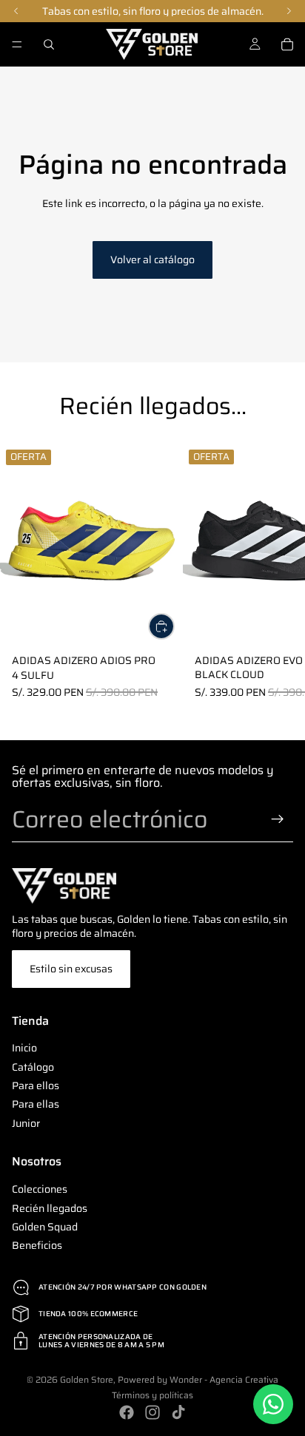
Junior (26, 1123)
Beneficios (37, 1245)
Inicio (24, 1048)
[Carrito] (287, 44)
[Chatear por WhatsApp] (273, 1404)
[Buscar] (49, 44)
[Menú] (17, 44)
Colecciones (39, 1189)
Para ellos (35, 1085)
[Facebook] (126, 1412)
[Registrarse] (277, 819)
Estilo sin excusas (71, 969)
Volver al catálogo (152, 259)
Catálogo (33, 1067)
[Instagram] (152, 1412)
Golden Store (86, 1379)
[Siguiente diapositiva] (275, 572)
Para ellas (35, 1104)
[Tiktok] (178, 1412)
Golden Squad (45, 1227)
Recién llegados (49, 1207)
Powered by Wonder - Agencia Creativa (198, 1379)
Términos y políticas (152, 1395)
